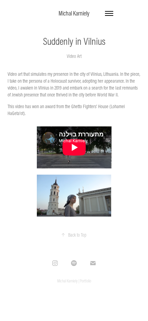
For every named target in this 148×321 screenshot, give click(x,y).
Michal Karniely (74, 13)
